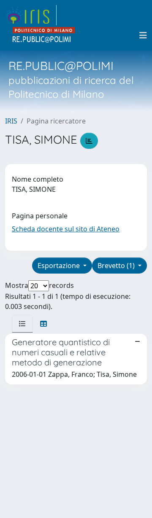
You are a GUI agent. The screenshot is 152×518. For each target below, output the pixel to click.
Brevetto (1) (117, 265)
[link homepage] (31, 15)
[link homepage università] (44, 35)
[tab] (22, 324)
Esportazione (59, 265)
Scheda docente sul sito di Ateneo (65, 229)
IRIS (11, 121)
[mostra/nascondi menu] (143, 35)
